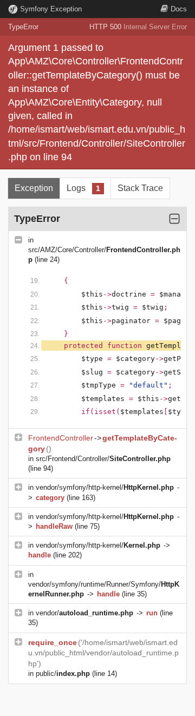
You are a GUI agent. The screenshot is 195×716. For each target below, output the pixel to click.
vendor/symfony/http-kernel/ (105, 487)
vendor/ (84, 613)
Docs (179, 9)
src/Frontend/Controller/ (103, 459)
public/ (63, 673)
